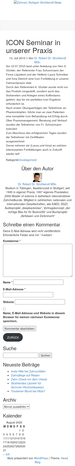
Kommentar (11, 241)
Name (7, 282)
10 (4, 438)
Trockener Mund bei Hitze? (28, 391)
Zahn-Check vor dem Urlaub (29, 379)
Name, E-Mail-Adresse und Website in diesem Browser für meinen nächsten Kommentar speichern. (34, 317)
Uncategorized (27, 160)
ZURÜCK (13, 337)
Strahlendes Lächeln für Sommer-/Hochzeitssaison (27, 385)
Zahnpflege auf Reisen (25, 375)
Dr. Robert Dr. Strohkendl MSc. (37, 184)
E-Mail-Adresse (14, 289)
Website (8, 302)
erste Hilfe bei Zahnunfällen (28, 371)
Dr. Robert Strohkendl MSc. (37, 6)
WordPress (41, 458)
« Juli (6, 454)
